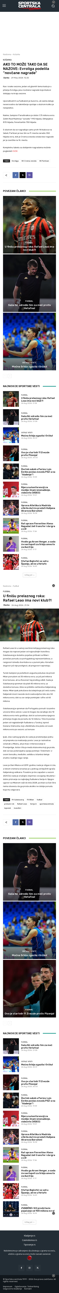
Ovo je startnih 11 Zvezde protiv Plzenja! (35, 453)
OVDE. (15, 151)
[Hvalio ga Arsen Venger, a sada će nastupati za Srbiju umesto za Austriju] (11, 544)
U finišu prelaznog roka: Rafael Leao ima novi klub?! (29, 248)
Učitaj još (28, 575)
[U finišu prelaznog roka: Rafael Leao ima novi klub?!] (29, 225)
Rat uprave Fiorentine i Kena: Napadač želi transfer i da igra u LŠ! (38, 526)
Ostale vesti (29, 363)
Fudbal (29, 243)
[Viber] (29, 175)
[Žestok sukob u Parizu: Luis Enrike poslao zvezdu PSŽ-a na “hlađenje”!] (11, 471)
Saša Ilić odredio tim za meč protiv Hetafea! (29, 307)
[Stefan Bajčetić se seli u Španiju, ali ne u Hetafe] (11, 562)
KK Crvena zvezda (29, 161)
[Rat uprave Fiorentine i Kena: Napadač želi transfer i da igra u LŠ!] (11, 526)
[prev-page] (5, 376)
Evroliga (15, 161)
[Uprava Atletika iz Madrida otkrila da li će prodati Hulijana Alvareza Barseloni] (11, 507)
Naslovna (7, 54)
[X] (23, 175)
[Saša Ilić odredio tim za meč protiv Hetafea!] (29, 283)
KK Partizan (44, 161)
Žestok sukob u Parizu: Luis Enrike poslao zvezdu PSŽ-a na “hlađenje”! (38, 472)
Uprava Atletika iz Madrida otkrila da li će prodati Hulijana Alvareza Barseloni (38, 508)
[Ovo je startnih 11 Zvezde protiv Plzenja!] (11, 453)
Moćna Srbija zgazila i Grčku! (29, 366)
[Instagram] (29, 1268)
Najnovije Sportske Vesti (21, 386)
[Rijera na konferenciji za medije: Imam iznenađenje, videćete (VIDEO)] (11, 489)
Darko (6, 78)
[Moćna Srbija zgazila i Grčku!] (29, 341)
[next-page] (10, 376)
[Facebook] (16, 175)
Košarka (16, 54)
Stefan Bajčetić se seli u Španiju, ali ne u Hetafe (34, 562)
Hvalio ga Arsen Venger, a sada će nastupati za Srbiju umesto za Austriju (38, 544)
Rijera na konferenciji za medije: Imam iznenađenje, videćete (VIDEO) (36, 490)
